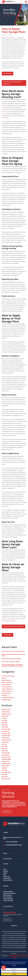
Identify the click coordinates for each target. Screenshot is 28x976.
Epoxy (3, 678)
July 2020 (4, 768)
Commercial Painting (9, 893)
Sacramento (6, 109)
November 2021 (6, 735)
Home (5, 869)
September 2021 (6, 740)
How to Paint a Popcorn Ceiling (10, 661)
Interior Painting (8, 900)
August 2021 (5, 742)
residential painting (7, 697)
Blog (4, 875)
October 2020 (5, 761)
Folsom (22, 955)
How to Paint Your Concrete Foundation (13, 651)
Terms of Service (7, 880)
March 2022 (5, 727)
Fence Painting (7, 897)
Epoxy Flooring (6, 680)
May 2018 (4, 774)
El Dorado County (6, 618)
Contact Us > (7, 919)
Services (5, 871)
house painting (6, 687)
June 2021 (4, 746)
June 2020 (4, 770)
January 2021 (5, 755)
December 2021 (6, 733)
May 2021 (4, 748)
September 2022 (6, 714)
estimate (4, 117)
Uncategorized (6, 700)
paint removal (6, 693)
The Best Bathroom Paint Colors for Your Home (13, 655)
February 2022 (6, 729)
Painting (4, 695)
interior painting (6, 689)
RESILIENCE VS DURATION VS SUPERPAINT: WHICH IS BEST (12, 83)
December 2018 (6, 772)
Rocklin (11, 955)
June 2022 (4, 720)
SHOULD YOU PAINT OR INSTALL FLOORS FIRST (13, 626)
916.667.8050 (9, 912)
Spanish (11, 620)
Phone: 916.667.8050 (11, 842)
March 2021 (5, 750)
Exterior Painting (8, 899)
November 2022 (6, 709)
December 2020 (6, 757)
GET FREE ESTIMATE (7, 73)
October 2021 (5, 738)
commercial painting (8, 676)
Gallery (5, 873)
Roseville (16, 955)
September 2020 (6, 763)
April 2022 (4, 725)
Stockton (17, 618)
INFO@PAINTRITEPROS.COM (14, 845)
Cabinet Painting (8, 891)
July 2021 (4, 744)
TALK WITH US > (6, 811)
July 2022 (4, 718)
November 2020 (6, 759)
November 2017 (6, 779)
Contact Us (6, 876)
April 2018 (4, 776)
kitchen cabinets (6, 691)
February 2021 (6, 753)
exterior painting (6, 682)
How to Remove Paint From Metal (11, 658)
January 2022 (5, 731)
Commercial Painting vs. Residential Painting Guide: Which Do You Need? (12, 665)
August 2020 (5, 766)
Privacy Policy (7, 878)
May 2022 (4, 722)
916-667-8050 (10, 805)
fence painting (6, 684)
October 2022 (5, 712)
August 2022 (5, 716)
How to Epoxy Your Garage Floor (13, 30)
